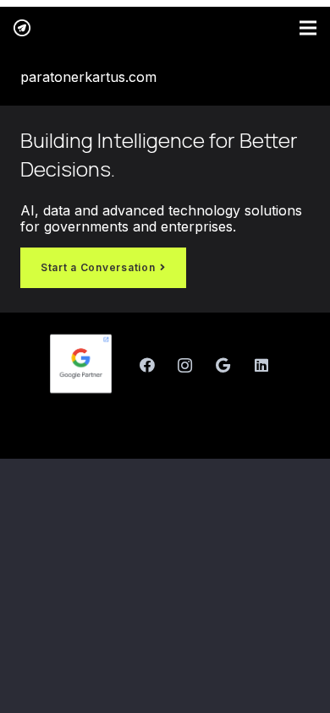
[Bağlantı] (22, 27)
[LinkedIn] (261, 365)
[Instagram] (185, 365)
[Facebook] (147, 365)
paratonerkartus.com (88, 76)
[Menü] (308, 28)
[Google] (223, 365)
